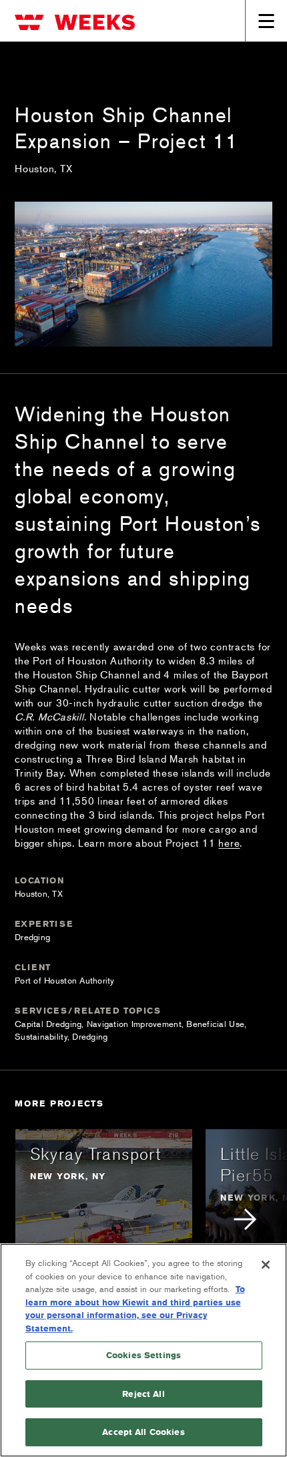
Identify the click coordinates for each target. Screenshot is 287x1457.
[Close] (265, 1264)
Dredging (32, 936)
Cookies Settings (143, 1354)
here (229, 842)
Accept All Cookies (143, 1431)
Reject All (143, 1393)
